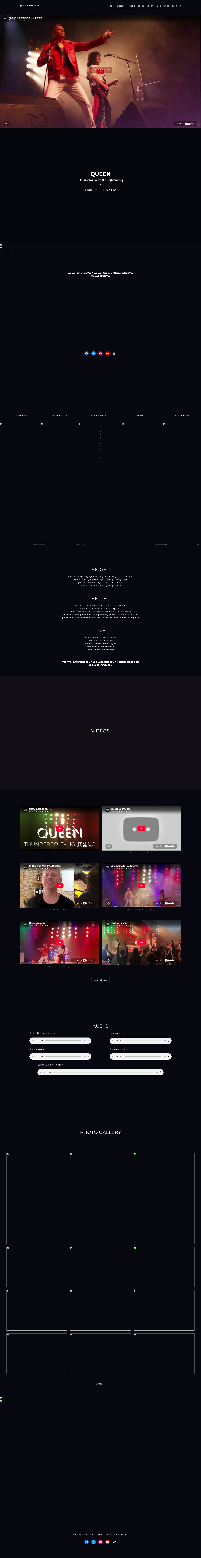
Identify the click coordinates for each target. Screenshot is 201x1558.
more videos (100, 980)
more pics (100, 1384)
